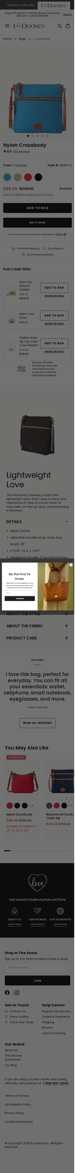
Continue (18, 598)
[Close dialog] (69, 565)
